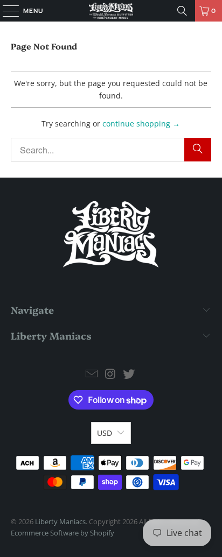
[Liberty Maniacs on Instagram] (110, 374)
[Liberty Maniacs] (111, 11)
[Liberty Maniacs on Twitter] (129, 374)
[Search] (182, 11)
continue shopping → (141, 123)
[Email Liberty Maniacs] (92, 374)
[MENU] (5, 11)
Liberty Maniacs (60, 521)
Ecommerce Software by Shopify (62, 533)
